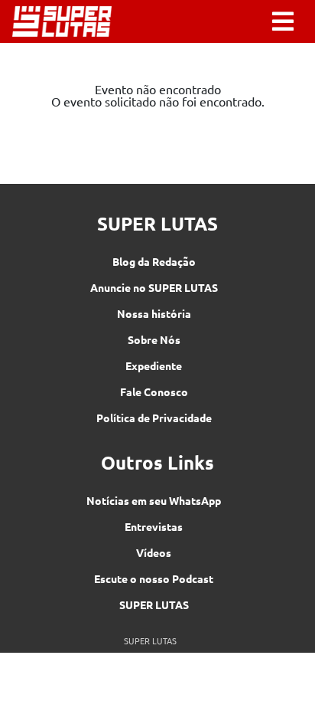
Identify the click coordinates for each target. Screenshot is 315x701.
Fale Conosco (154, 391)
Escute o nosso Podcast (153, 578)
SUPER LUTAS (154, 604)
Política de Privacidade (154, 417)
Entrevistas (154, 526)
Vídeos (153, 552)
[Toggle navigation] (283, 21)
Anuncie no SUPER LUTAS (154, 287)
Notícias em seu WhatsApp (153, 500)
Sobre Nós (154, 339)
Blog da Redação (154, 261)
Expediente (153, 365)
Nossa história (154, 313)
